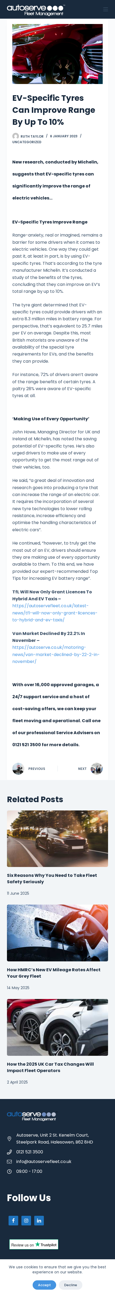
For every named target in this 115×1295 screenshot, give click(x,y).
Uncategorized (26, 142)
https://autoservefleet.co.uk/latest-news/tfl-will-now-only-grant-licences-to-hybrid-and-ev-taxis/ (55, 613)
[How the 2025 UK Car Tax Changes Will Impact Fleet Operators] (57, 1027)
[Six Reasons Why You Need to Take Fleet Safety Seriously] (57, 838)
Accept (44, 1285)
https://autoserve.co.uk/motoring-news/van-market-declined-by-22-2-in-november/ (56, 654)
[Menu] (105, 9)
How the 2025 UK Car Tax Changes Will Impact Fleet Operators (50, 1067)
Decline (70, 1285)
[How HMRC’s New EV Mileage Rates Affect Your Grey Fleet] (57, 933)
